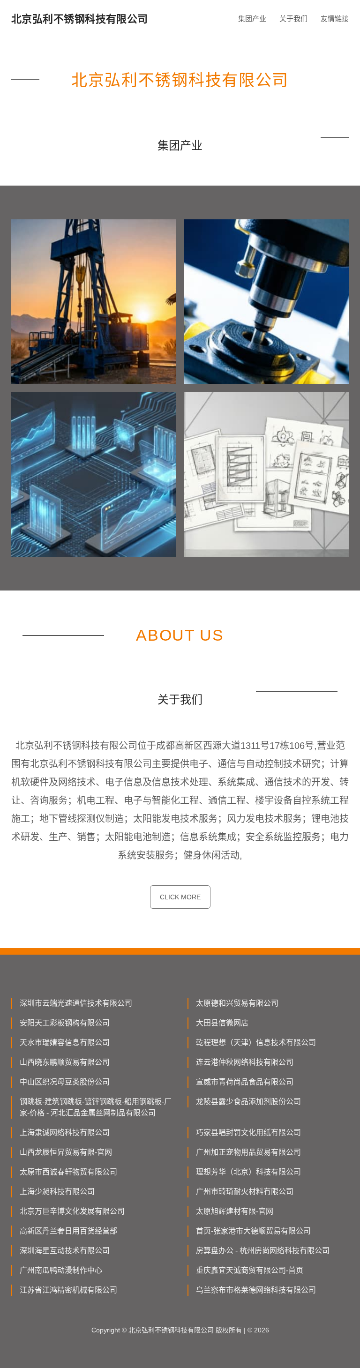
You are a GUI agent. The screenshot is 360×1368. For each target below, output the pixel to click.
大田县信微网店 (222, 1023)
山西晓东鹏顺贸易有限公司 (65, 1062)
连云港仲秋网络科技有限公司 (244, 1062)
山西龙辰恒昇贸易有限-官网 (66, 1152)
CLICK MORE (180, 897)
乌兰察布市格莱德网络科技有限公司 (256, 1290)
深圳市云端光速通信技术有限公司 (76, 1003)
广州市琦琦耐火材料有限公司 (244, 1192)
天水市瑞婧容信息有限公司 (65, 1043)
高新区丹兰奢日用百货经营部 (68, 1231)
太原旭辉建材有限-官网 (234, 1211)
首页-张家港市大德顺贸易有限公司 (253, 1231)
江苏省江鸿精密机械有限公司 (68, 1290)
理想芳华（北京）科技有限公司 (248, 1172)
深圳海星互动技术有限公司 (65, 1251)
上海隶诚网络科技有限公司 (65, 1132)
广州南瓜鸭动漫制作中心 (61, 1270)
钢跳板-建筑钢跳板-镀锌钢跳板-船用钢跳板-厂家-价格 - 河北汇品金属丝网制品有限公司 (96, 1107)
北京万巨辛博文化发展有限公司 (72, 1211)
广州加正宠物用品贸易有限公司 (248, 1152)
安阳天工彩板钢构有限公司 (65, 1023)
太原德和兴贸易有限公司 (237, 1003)
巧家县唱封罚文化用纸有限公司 (248, 1132)
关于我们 (293, 18)
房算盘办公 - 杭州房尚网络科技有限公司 (263, 1251)
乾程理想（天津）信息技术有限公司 (256, 1043)
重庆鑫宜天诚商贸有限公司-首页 (249, 1270)
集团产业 (252, 18)
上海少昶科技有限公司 (57, 1192)
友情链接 (335, 18)
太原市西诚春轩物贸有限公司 (68, 1172)
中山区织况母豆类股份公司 (65, 1082)
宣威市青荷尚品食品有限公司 (244, 1082)
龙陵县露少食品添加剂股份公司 (248, 1102)
